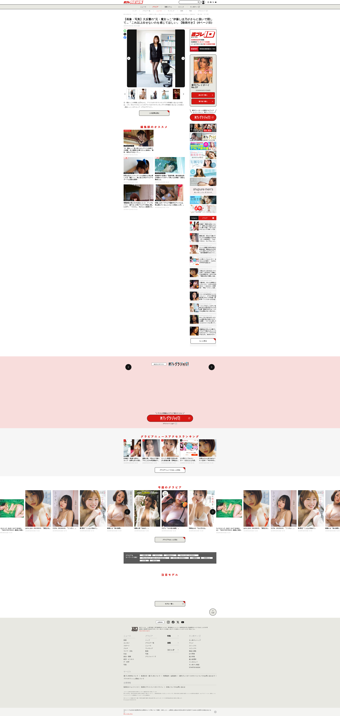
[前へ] (129, 58)
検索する (198, 2)
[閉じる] (215, 712)
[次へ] (183, 58)
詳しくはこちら (128, 713)
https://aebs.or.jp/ (144, 630)
